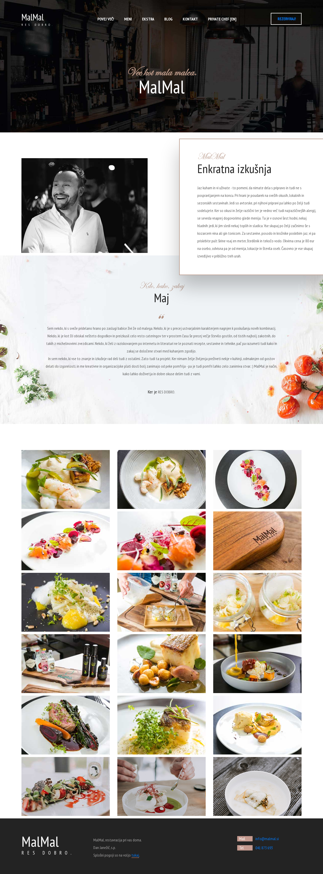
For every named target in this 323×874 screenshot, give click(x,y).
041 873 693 (264, 847)
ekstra (148, 18)
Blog (168, 18)
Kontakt (190, 18)
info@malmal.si (267, 838)
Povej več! (105, 18)
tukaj (135, 855)
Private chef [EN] (222, 18)
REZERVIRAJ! (287, 18)
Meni (128, 18)
